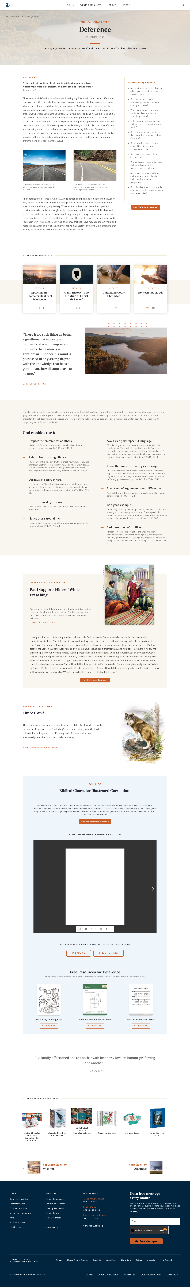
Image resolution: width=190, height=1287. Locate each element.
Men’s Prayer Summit (93, 1198)
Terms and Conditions (150, 1275)
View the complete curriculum (95, 821)
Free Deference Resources (145, 207)
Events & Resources (90, 5)
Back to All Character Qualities (24, 16)
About (112, 5)
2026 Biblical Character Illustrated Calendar (82, 1130)
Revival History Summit (94, 1215)
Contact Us (129, 1275)
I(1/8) (80, 929)
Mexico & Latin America (77, 1260)
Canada (59, 1260)
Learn (69, 5)
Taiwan (139, 1260)
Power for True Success (157, 1134)
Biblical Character (95, 22)
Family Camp (89, 1207)
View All (50, 1228)
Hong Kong (126, 1260)
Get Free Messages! (146, 1241)
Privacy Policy (172, 1275)
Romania (97, 1260)
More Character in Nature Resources (40, 747)
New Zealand (166, 1260)
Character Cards (132, 1133)
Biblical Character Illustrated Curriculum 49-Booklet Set (32, 1137)
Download (51, 1026)
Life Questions (151, 288)
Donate (89, 1275)
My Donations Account (109, 1275)
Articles (39, 288)
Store (126, 5)
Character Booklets (106, 1133)
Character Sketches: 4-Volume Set (57, 1134)
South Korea (110, 1260)
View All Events (91, 1226)
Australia (151, 1260)
